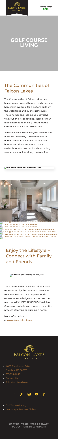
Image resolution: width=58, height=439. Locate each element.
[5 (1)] (27, 229)
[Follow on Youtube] (36, 394)
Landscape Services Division (21, 409)
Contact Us (12, 378)
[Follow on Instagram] (29, 394)
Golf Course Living (16, 405)
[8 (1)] (28, 236)
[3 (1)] (18, 224)
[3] (28, 221)
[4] (18, 226)
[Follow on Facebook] (14, 394)
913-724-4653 (13, 374)
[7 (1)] (28, 234)
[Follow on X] (22, 394)
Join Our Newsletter (17, 382)
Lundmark (39, 426)
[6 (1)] (28, 231)
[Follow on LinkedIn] (44, 394)
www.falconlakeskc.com (20, 320)
